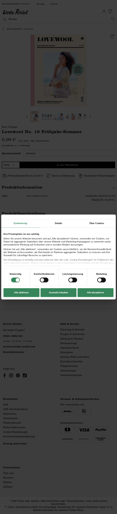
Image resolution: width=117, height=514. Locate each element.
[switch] (44, 280)
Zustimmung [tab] (20, 223)
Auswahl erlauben (58, 292)
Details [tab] (58, 223)
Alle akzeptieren (95, 292)
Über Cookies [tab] (96, 223)
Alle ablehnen (21, 292)
